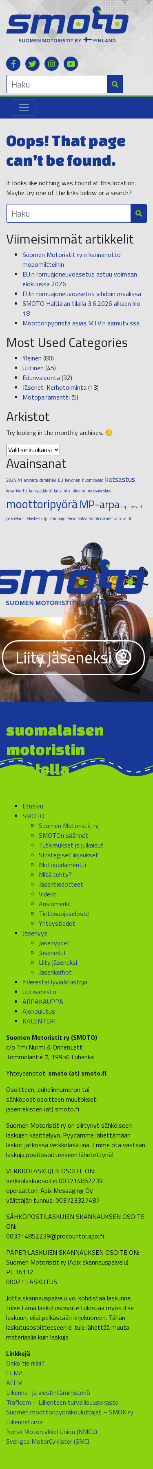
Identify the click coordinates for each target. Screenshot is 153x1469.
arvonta (31, 480)
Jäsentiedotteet (61, 884)
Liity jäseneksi (65, 657)
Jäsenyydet (54, 943)
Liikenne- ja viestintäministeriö (48, 1392)
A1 (20, 480)
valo (117, 518)
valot (126, 518)
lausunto (62, 490)
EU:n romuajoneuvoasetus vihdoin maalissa (81, 294)
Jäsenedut (53, 952)
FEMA (14, 1373)
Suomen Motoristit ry (69, 825)
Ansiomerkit (55, 904)
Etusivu (32, 806)
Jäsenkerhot (55, 972)
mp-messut (131, 506)
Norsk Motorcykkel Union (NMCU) (51, 1431)
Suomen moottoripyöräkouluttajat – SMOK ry (69, 1412)
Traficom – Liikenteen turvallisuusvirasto (62, 1402)
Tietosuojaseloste (64, 913)
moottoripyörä (42, 504)
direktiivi (48, 480)
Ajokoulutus (38, 1011)
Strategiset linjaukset (68, 855)
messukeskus (99, 490)
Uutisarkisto (39, 992)
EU (60, 480)
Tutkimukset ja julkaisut (71, 845)
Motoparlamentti (46, 397)
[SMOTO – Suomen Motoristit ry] (67, 24)
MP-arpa (100, 504)
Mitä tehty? (55, 874)
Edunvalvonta (41, 377)
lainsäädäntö (40, 490)
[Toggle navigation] (24, 107)
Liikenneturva (24, 1422)
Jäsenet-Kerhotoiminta (54, 387)
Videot (48, 894)
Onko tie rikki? (25, 1363)
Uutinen (33, 368)
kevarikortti (16, 490)
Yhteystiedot (57, 923)
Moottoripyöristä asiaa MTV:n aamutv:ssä (81, 323)
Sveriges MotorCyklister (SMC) (47, 1441)
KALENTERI (38, 1021)
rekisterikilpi (37, 518)
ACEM (14, 1383)
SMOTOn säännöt (64, 835)
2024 (11, 480)
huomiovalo (92, 480)
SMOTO (33, 816)
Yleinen (32, 358)
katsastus (120, 479)
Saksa (83, 518)
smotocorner (100, 518)
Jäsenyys (34, 933)
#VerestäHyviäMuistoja (54, 982)
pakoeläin (15, 518)
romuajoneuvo (63, 518)
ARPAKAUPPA (42, 1001)
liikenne (78, 490)
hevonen (72, 480)
